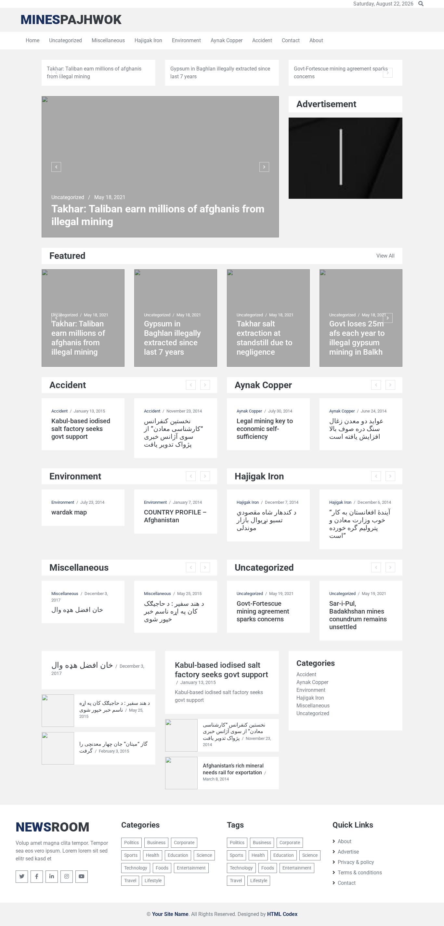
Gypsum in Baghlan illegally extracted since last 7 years (172, 337)
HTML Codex (282, 914)
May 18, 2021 (109, 197)
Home (32, 40)
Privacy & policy (356, 862)
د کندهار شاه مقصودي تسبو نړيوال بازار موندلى (266, 520)
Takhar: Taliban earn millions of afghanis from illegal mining (158, 215)
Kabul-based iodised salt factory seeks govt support (80, 428)
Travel (130, 880)
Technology (135, 867)
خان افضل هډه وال (77, 610)
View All (385, 256)
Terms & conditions (360, 872)
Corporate (184, 842)
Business (156, 842)
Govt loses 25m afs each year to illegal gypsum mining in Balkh (357, 337)
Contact (291, 40)
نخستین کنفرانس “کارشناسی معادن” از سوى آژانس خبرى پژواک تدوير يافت (173, 432)
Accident (262, 40)
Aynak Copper (226, 40)
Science (204, 855)
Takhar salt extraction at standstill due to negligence (265, 337)
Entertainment (191, 867)
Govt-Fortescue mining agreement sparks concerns (263, 611)
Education (178, 855)
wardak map (69, 512)
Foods (162, 867)
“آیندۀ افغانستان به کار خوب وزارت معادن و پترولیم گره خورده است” (359, 523)
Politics (131, 842)
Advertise (348, 852)
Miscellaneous (108, 40)
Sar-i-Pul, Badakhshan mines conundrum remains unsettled (358, 615)
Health (152, 855)
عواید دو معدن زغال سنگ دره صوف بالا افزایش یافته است (356, 428)
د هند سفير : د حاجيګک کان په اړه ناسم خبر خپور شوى (174, 611)
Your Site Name (170, 914)
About (316, 40)
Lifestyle (153, 880)
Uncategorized (65, 40)
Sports (130, 855)
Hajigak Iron (148, 40)
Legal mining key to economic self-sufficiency (265, 428)
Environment (186, 40)
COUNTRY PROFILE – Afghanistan (175, 516)
